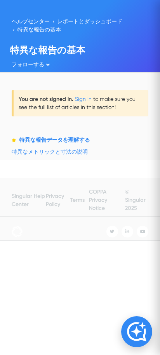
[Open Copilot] (136, 331)
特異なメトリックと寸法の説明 (50, 152)
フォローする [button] (28, 64)
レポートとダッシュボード (89, 21)
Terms (77, 200)
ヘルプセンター (31, 21)
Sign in (83, 99)
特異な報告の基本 (39, 29)
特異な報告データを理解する (54, 140)
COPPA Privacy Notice (98, 200)
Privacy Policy (55, 200)
